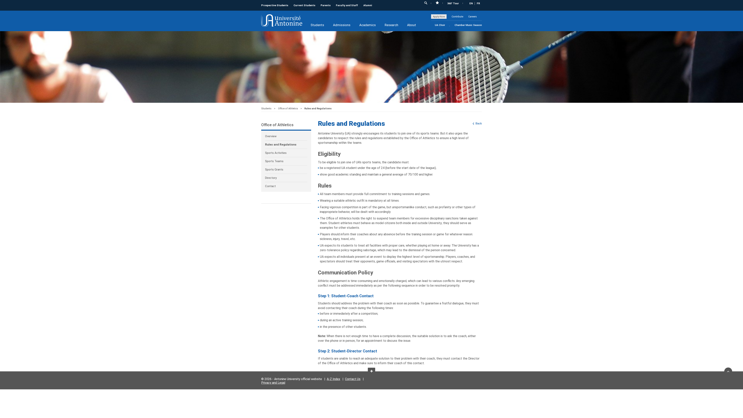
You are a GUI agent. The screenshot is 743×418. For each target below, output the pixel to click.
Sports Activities (276, 153)
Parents (325, 5)
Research (391, 25)
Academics (367, 25)
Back (479, 123)
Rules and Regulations (280, 144)
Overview (270, 136)
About (411, 25)
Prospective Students (274, 5)
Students (317, 25)
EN (471, 3)
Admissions (341, 25)
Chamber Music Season (468, 25)
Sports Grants (274, 169)
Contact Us (352, 379)
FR (478, 3)
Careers (472, 16)
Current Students (304, 5)
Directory (271, 178)
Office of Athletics (288, 108)
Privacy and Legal (273, 383)
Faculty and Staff (347, 5)
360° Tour (453, 3)
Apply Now (439, 16)
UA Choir (440, 25)
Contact (270, 186)
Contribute (457, 16)
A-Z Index (333, 379)
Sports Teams (274, 161)
